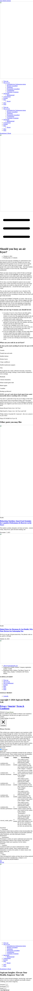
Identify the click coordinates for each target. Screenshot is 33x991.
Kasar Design (10, 712)
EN (1, 862)
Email (1, 988)
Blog (4, 99)
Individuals (6, 93)
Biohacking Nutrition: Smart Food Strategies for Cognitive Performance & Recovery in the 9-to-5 (15, 523)
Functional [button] (3, 827)
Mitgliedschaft (10, 95)
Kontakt (5, 98)
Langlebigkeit (10, 90)
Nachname (3, 986)
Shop (4, 103)
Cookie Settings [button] (4, 718)
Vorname (2, 984)
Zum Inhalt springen (5, 0)
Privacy (3, 706)
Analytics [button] (2, 843)
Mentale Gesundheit (12, 86)
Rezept (8, 101)
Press (4, 104)
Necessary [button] (3, 748)
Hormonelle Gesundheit (13, 89)
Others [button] (2, 853)
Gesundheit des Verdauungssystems (16, 84)
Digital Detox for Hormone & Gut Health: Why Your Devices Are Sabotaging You (16, 630)
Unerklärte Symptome (13, 92)
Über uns (5, 81)
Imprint (11, 706)
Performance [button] (3, 835)
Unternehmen (7, 96)
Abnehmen (10, 87)
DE (1, 861)
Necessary (5, 749)
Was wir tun (6, 82)
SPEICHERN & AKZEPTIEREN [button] (9, 859)
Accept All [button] (12, 718)
